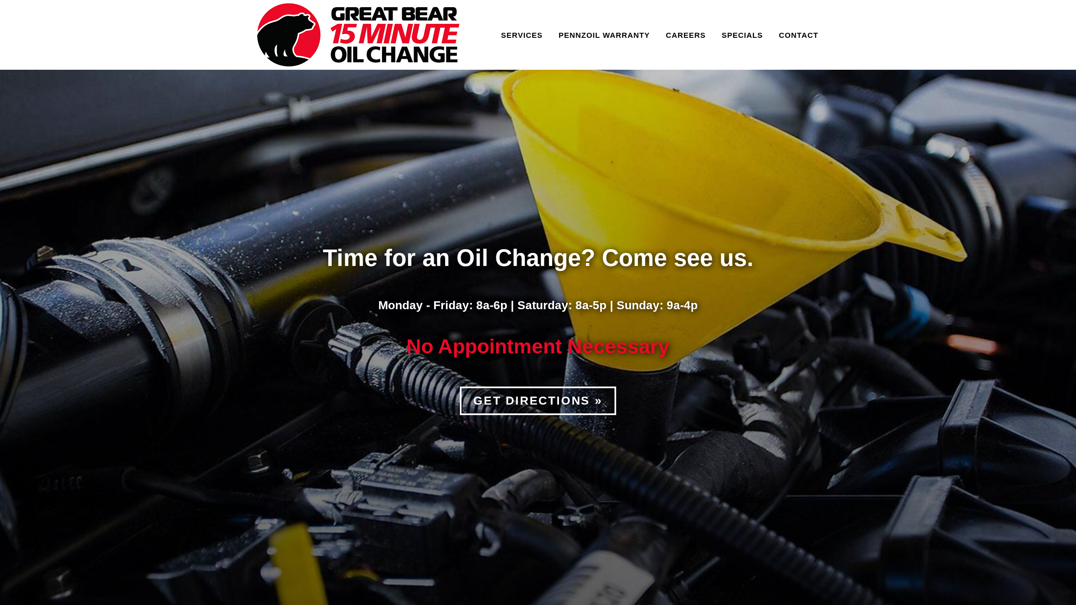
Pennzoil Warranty (604, 35)
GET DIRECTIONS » (538, 400)
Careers (686, 35)
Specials (742, 35)
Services (522, 35)
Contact (798, 35)
